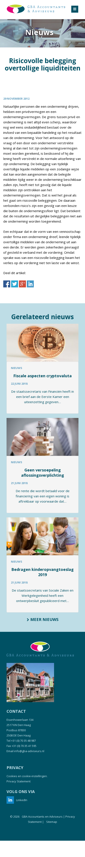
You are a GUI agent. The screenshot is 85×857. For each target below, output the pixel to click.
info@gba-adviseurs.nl (29, 751)
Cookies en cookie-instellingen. (27, 776)
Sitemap (51, 822)
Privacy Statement (19, 781)
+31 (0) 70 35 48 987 (23, 741)
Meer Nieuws (43, 619)
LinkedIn (21, 800)
